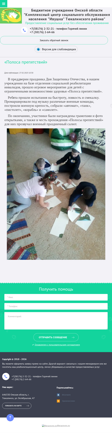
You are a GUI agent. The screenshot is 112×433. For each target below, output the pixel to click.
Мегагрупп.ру (63, 425)
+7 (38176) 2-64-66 (42, 32)
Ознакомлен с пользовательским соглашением (57, 344)
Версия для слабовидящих (59, 49)
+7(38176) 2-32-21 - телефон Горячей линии (58, 29)
